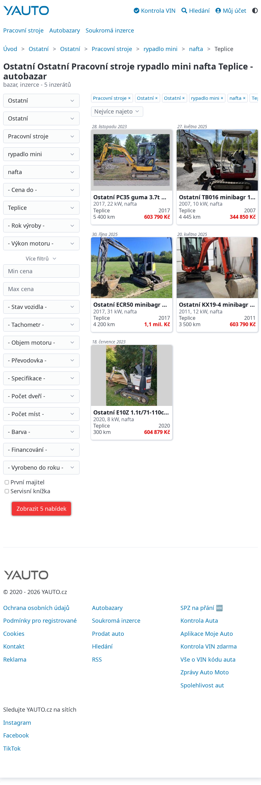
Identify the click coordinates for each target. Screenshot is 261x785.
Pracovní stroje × (112, 98)
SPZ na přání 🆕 (201, 608)
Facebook (16, 735)
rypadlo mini (161, 49)
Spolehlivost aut (202, 685)
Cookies (14, 633)
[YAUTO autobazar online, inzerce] (26, 10)
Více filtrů (37, 258)
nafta (196, 49)
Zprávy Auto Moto (204, 672)
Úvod (10, 49)
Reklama (14, 659)
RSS (97, 659)
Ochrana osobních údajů (36, 608)
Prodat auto (108, 633)
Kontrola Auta (199, 620)
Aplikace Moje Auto (206, 633)
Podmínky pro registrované (40, 620)
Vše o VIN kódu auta (208, 659)
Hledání (102, 646)
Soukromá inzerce (110, 30)
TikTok (12, 748)
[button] (41, 509)
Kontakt (14, 646)
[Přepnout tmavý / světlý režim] (255, 10)
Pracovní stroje (23, 30)
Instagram (17, 722)
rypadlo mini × (207, 98)
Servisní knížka (29, 491)
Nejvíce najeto (113, 111)
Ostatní (39, 49)
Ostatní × (147, 98)
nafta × (237, 98)
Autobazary (64, 30)
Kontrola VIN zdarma (208, 646)
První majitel (27, 482)
